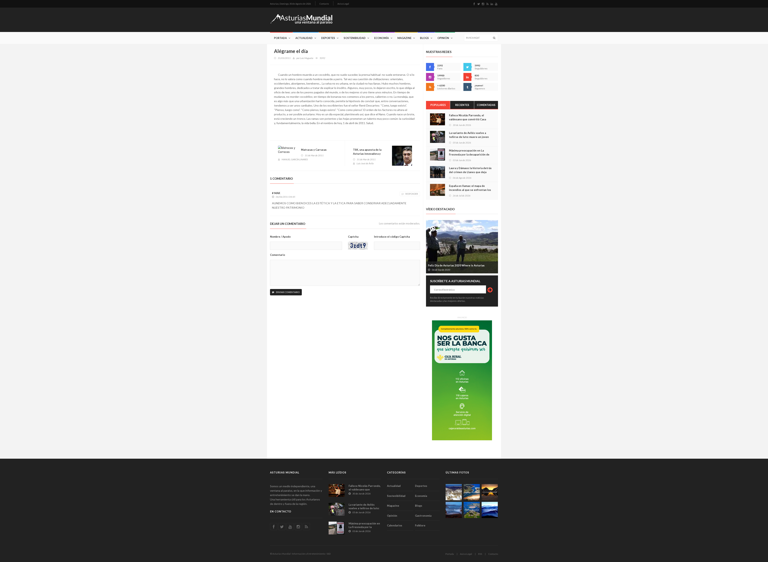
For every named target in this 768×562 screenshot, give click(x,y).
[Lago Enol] (490, 492)
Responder (411, 193)
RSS (480, 553)
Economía (381, 38)
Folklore (420, 525)
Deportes (328, 38)
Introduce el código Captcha (392, 236)
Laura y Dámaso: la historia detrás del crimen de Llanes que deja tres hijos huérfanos (470, 172)
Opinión (443, 38)
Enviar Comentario (288, 292)
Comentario (277, 254)
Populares (438, 105)
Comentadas (486, 105)
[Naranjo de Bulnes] (454, 492)
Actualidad (304, 38)
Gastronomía (423, 515)
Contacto (324, 3)
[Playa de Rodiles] (472, 492)
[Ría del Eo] (472, 510)
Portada (280, 38)
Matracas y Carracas (314, 149)
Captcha (353, 236)
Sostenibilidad (355, 38)
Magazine (404, 38)
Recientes (462, 105)
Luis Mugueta (306, 58)
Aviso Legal (343, 3)
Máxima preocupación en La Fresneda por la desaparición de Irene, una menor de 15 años (469, 154)
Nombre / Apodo (280, 236)
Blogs (424, 38)
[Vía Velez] (454, 510)
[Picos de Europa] (490, 510)
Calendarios (394, 525)
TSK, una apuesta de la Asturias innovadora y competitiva (367, 153)
